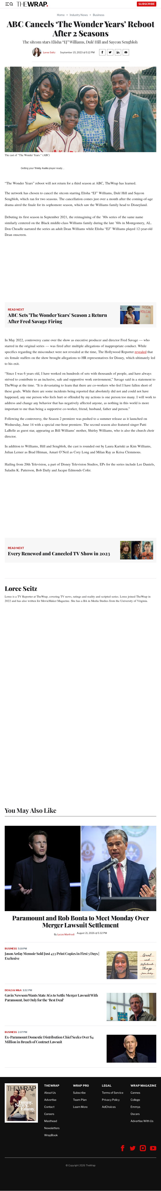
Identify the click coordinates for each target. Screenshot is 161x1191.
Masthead (50, 1121)
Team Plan (80, 1099)
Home (61, 15)
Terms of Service (112, 1092)
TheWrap (51, 1085)
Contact (49, 1106)
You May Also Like (30, 810)
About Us (50, 1092)
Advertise (50, 1099)
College (135, 1099)
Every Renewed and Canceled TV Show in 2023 (59, 553)
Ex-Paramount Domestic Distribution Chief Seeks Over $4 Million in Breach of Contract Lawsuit (49, 1039)
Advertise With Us (142, 1121)
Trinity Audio (41, 168)
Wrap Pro (81, 1085)
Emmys (135, 1106)
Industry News (79, 15)
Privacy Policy (111, 1099)
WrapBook (51, 1135)
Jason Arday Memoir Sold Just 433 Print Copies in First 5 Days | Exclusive (52, 956)
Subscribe (146, 4)
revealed (140, 351)
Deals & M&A (13, 990)
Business (98, 15)
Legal (107, 1085)
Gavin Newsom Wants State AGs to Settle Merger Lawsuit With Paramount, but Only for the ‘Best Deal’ (51, 997)
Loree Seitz (49, 52)
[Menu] (9, 4)
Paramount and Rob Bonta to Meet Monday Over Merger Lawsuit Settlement (80, 921)
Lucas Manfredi (65, 934)
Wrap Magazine (143, 1085)
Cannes (135, 1092)
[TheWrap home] (32, 4)
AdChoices (109, 1106)
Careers (49, 1114)
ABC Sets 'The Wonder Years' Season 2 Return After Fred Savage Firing (57, 318)
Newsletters (51, 1128)
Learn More (80, 1106)
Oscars (135, 1114)
